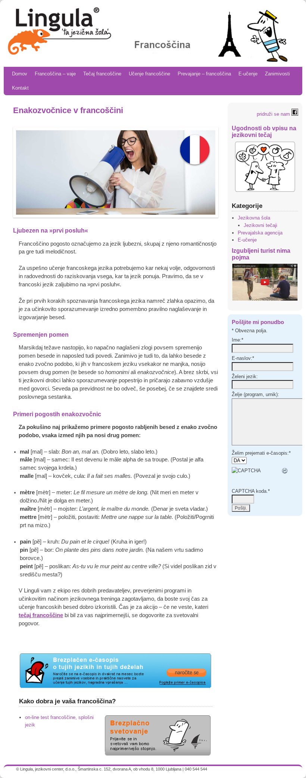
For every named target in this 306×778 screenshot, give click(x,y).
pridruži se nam (274, 114)
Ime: (237, 340)
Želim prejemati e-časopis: (261, 453)
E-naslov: (243, 358)
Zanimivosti (277, 74)
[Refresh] (285, 470)
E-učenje (247, 74)
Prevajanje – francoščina (204, 74)
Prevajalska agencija (260, 233)
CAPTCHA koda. (251, 491)
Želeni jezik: (245, 376)
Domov (19, 74)
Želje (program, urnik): (255, 394)
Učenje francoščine (149, 74)
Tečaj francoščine (102, 74)
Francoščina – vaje (55, 74)
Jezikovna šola (254, 218)
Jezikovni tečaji (260, 225)
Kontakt (20, 88)
